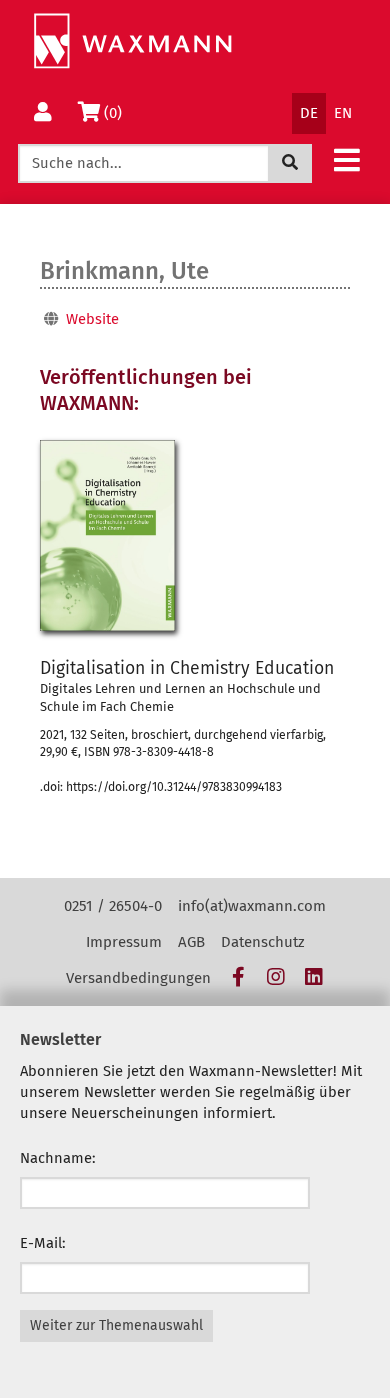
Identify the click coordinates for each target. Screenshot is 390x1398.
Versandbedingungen (138, 978)
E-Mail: (43, 1243)
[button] (347, 159)
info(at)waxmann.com (252, 906)
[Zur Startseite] (132, 41)
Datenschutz (263, 942)
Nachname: (58, 1158)
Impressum (124, 942)
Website (92, 319)
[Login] (43, 113)
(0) (116, 112)
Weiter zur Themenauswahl (116, 1325)
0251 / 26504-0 (113, 906)
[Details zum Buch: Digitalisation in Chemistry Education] (107, 535)
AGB (191, 942)
